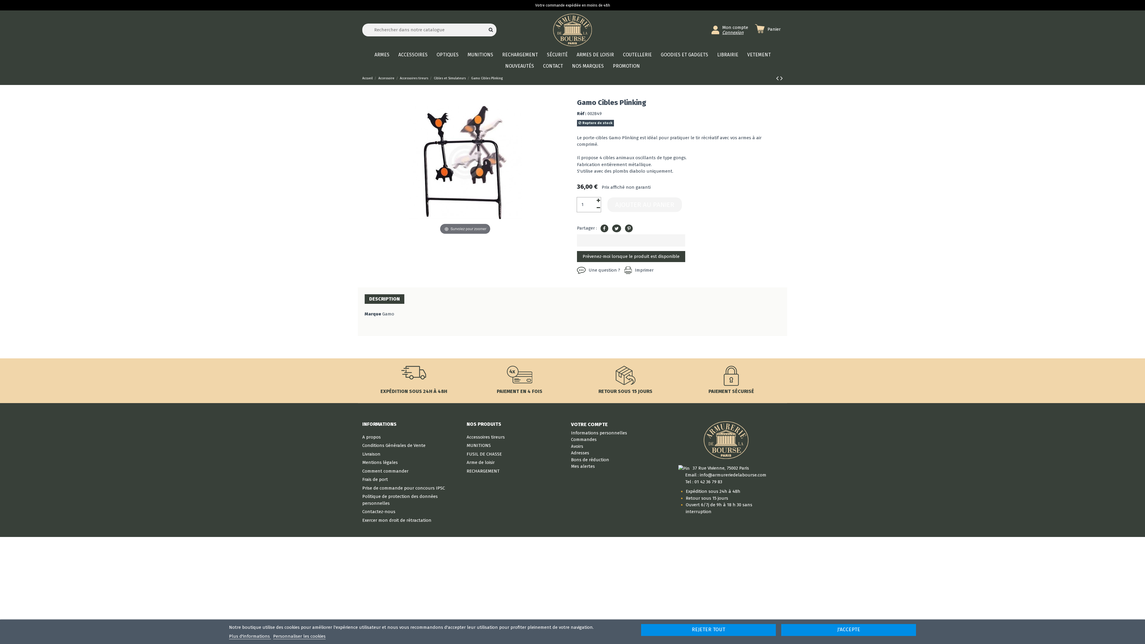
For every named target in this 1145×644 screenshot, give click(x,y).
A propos (371, 437)
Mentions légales (380, 462)
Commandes (584, 439)
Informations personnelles (599, 433)
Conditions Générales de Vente (393, 445)
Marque (373, 314)
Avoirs (577, 446)
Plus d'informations (250, 636)
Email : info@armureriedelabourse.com (725, 475)
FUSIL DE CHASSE (484, 454)
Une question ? (604, 270)
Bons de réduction (590, 459)
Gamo (388, 314)
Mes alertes (583, 466)
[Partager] (604, 228)
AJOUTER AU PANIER (644, 205)
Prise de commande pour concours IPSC (403, 488)
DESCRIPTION (384, 299)
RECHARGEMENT (483, 471)
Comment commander (385, 471)
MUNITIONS (479, 445)
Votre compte (589, 424)
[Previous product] (778, 78)
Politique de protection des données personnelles (400, 500)
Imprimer (644, 270)
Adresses (580, 453)
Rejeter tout (708, 629)
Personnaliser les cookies (299, 636)
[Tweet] (616, 228)
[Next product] (781, 78)
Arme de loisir (481, 462)
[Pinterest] (629, 228)
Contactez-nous (378, 511)
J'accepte (848, 629)
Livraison (371, 454)
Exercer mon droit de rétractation (396, 520)
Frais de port (375, 479)
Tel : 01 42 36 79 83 (703, 481)
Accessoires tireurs (486, 437)
